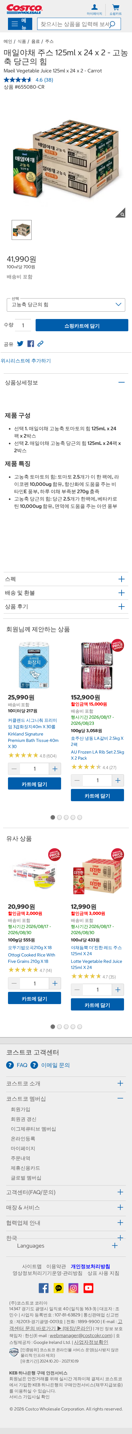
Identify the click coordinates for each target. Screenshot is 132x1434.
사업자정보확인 (91, 1342)
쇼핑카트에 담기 (82, 326)
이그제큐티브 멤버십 (33, 1129)
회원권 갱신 (24, 1119)
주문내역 (20, 1158)
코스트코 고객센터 (32, 1052)
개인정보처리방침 (90, 1266)
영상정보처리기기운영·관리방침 (48, 1273)
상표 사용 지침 (103, 1273)
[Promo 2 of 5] (59, 818)
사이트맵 (32, 1266)
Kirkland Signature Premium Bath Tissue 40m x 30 (33, 740)
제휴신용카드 (25, 1168)
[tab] (66, 1083)
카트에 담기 (34, 784)
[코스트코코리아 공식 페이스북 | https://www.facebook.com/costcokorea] (44, 1290)
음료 (35, 41)
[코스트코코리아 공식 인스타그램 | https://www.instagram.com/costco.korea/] (74, 1290)
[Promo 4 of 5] (72, 818)
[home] (24, 9)
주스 (49, 41)
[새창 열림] (15, 1354)
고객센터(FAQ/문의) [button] (31, 1192)
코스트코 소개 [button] (23, 1083)
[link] (20, 344)
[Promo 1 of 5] (52, 818)
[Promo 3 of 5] (66, 818)
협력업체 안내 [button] (23, 1222)
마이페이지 (23, 1148)
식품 (21, 41)
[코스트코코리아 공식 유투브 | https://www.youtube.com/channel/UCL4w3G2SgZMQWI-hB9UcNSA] (88, 1290)
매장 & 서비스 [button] (23, 1207)
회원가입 (20, 1109)
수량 (9, 324)
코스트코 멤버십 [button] (26, 1098)
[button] (115, 24)
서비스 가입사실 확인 (29, 1396)
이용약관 (56, 1266)
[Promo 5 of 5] (79, 818)
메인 (8, 41)
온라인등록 (23, 1138)
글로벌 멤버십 (26, 1178)
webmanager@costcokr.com (80, 1335)
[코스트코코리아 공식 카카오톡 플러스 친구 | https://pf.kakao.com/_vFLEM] (59, 1290)
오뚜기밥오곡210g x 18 (30, 947)
